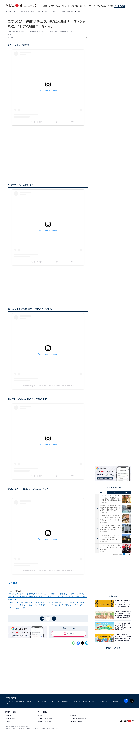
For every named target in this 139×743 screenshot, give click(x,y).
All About (8, 715)
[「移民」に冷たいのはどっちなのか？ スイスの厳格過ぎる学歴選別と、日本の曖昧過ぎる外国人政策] (122, 638)
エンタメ (83, 6)
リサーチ (91, 6)
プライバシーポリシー (45, 718)
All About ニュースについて (79, 721)
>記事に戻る (12, 583)
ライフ (51, 6)
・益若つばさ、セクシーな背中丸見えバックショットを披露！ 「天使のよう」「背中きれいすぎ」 (46, 594)
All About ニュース (10, 11)
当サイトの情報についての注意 (48, 721)
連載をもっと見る (113, 648)
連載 (45, 6)
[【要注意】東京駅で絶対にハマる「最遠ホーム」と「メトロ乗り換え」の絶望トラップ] (122, 626)
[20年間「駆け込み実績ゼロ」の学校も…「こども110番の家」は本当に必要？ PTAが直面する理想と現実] (122, 615)
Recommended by (118, 554)
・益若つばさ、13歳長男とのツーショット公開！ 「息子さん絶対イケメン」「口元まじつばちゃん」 (47, 602)
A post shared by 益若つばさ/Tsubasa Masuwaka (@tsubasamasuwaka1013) (48, 122)
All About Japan (10, 718)
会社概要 (41, 715)
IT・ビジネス (73, 6)
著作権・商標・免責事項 (78, 718)
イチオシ (8, 721)
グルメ (58, 6)
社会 (64, 6)
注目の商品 (101, 6)
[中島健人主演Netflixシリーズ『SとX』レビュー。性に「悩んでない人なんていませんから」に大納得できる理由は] (122, 603)
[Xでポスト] (82, 643)
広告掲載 (73, 715)
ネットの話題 (119, 6)
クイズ (110, 6)
